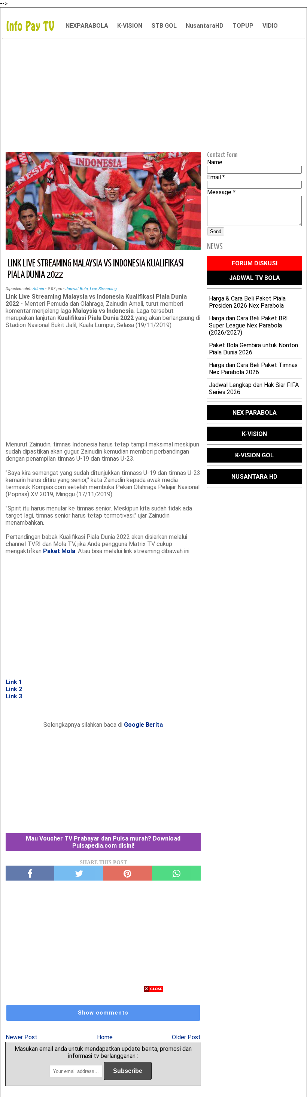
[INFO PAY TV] (34, 25)
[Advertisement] (153, 94)
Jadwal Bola (77, 288)
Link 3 (14, 696)
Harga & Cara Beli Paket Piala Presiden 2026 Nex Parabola (247, 302)
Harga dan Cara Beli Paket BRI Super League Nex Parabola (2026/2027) (248, 325)
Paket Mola (59, 551)
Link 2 (14, 689)
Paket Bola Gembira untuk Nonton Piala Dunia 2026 (253, 349)
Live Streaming (103, 288)
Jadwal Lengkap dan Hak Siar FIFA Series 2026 (254, 388)
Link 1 (14, 682)
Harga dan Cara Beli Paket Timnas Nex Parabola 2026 (253, 369)
